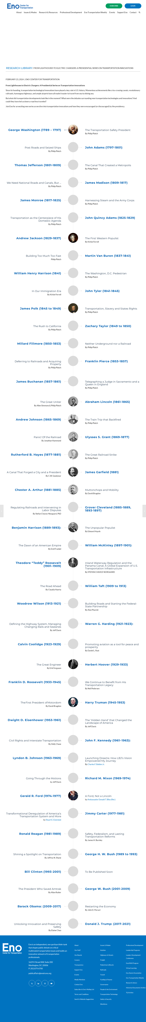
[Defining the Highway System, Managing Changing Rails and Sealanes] (73, 625)
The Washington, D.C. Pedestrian (106, 273)
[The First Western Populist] (73, 238)
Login (133, 6)
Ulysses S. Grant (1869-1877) (107, 437)
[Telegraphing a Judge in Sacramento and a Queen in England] (73, 383)
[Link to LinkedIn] (38, 983)
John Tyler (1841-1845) (102, 291)
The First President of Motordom (41, 702)
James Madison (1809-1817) (106, 182)
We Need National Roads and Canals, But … (34, 182)
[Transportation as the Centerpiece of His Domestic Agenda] (73, 219)
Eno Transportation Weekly (135, 978)
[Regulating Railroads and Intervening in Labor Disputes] (73, 508)
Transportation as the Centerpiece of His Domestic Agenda (35, 219)
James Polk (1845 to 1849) (40, 308)
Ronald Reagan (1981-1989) (40, 833)
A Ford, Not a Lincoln (98, 796)
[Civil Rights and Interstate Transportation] (73, 740)
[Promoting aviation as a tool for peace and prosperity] (73, 645)
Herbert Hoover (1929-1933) (106, 664)
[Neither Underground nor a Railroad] (73, 343)
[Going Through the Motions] (73, 778)
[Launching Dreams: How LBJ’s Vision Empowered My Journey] (73, 759)
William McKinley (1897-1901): (108, 545)
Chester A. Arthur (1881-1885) (38, 490)
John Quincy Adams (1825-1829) (110, 217)
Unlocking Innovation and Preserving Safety (37, 925)
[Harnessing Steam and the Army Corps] (73, 200)
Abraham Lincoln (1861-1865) (107, 402)
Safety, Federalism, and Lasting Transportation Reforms (104, 835)
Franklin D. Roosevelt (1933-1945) (35, 682)
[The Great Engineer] (73, 664)
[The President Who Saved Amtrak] (73, 888)
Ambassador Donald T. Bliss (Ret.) (102, 799)
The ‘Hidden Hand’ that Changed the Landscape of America (108, 721)
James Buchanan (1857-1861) (38, 381)
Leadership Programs (133, 950)
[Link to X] (32, 983)
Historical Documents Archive (136, 988)
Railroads (103, 970)
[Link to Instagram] (45, 983)
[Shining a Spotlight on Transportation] (73, 854)
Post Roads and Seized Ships (43, 147)
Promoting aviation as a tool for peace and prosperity (112, 646)
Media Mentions (79, 980)
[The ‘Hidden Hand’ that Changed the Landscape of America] (73, 721)
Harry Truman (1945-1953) (105, 702)
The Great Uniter (50, 402)
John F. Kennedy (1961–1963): (108, 740)
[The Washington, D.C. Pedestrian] (73, 273)
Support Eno (78, 970)
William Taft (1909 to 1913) (105, 586)
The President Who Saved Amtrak (39, 888)
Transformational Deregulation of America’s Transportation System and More (33, 815)
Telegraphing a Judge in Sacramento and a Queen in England (112, 383)
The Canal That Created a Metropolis (108, 165)
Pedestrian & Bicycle (107, 965)
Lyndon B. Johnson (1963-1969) (37, 758)
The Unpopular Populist (100, 527)
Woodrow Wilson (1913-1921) (39, 603)
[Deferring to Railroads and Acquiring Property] (73, 362)
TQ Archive (129, 993)
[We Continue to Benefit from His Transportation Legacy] (73, 683)
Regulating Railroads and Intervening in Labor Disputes (36, 509)
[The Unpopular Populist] (73, 527)
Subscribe (114, 6)
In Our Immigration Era (46, 291)
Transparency (78, 965)
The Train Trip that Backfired (103, 419)
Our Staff (77, 950)
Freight (102, 960)
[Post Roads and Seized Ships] (73, 147)
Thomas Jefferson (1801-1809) (38, 165)
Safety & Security (106, 999)
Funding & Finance (106, 980)
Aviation (103, 950)
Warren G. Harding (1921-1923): (109, 624)
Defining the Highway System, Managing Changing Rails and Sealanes (35, 625)
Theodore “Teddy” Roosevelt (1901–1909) (38, 564)
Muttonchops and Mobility (102, 490)
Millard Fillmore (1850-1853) (39, 343)
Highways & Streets (106, 955)
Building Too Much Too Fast (43, 255)
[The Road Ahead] (73, 586)
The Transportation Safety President (107, 130)
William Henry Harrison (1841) (37, 273)
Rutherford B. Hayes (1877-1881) (36, 454)
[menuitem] (114, 5)
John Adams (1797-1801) (104, 147)
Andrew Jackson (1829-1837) (38, 238)
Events (76, 975)
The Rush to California (47, 326)
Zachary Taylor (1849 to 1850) (108, 326)
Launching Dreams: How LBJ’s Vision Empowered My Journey (108, 759)
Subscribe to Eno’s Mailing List (84, 989)
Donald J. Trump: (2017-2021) (108, 924)
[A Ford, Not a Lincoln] (73, 796)
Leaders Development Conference (133, 956)
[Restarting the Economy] (73, 906)
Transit (102, 975)
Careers (77, 960)
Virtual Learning (131, 968)
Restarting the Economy (100, 906)
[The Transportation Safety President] (73, 130)
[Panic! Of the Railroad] (73, 437)
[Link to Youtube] (51, 983)
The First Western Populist (102, 238)
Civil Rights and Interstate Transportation (35, 740)
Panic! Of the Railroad (47, 437)
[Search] (139, 12)
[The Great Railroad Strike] (73, 454)
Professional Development (134, 945)
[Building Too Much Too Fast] (73, 255)
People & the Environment (108, 989)
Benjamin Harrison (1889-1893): (36, 527)
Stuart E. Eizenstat (53, 820)
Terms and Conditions (81, 994)
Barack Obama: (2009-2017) (39, 906)
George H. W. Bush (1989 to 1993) (111, 854)
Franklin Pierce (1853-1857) (106, 361)
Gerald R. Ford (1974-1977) (40, 796)
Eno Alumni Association (133, 973)
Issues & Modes (105, 945)
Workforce (103, 1004)
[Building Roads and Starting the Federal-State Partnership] (73, 605)
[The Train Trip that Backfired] (73, 419)
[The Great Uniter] (73, 401)
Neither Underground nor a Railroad (108, 343)
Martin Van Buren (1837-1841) (108, 255)
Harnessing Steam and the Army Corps (109, 200)
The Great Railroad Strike (101, 454)
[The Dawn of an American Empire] (73, 545)
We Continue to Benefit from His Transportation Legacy (105, 683)
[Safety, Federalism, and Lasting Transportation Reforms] (73, 835)
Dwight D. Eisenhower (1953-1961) (34, 720)
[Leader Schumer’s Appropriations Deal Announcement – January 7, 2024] (2, 511)
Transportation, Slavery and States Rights (111, 308)
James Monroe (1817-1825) (40, 200)
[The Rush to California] (73, 326)
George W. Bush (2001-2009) (107, 888)
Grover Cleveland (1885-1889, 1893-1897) (108, 509)
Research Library (131, 983)
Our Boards (78, 955)
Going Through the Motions (43, 778)
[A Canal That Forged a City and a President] (73, 472)
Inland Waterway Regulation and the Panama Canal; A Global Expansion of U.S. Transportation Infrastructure (111, 565)
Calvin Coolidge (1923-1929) (39, 644)
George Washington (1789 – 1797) (34, 130)
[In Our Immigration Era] (73, 291)
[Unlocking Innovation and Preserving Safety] (73, 925)
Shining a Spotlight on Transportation (37, 854)
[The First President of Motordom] (73, 702)
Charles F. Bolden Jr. (96, 764)
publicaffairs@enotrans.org (40, 973)
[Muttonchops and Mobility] (73, 489)
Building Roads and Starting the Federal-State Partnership (111, 605)
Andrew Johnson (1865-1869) (38, 419)
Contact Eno (78, 984)
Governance (104, 984)
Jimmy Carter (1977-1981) (105, 813)
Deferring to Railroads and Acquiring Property (38, 363)
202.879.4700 (36, 968)
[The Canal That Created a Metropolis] (73, 165)
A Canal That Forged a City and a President (34, 472)
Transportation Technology (109, 994)
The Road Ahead (50, 586)
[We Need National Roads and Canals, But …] (73, 182)
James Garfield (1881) (102, 472)
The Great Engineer (49, 664)
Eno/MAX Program (132, 963)
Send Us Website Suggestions (84, 999)
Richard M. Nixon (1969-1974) (108, 778)
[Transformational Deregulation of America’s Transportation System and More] (73, 815)
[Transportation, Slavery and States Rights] (73, 308)
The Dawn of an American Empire (40, 545)
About (76, 945)
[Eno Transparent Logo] (12, 948)
